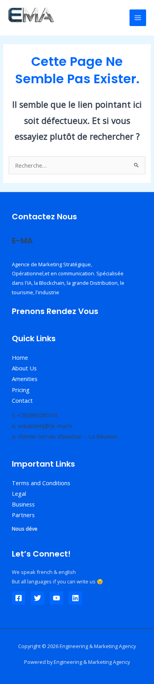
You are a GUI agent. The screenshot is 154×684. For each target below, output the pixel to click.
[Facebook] (18, 598)
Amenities (25, 379)
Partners (23, 515)
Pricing (21, 390)
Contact (22, 400)
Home (20, 357)
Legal (19, 493)
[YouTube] (56, 598)
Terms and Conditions (41, 483)
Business (23, 504)
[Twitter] (37, 598)
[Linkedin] (75, 598)
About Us (24, 368)
